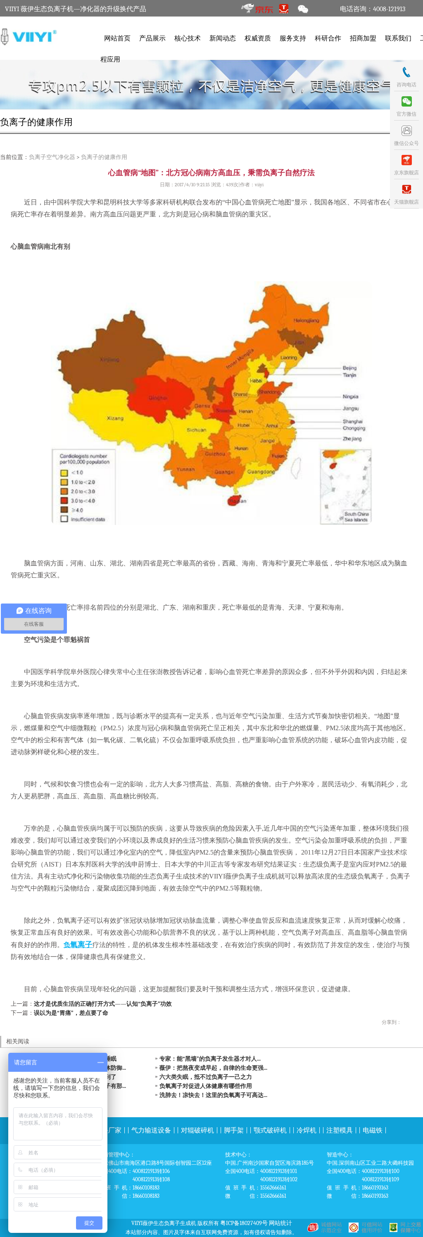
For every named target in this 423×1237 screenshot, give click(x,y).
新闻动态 (222, 38)
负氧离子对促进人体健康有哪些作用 (205, 1086)
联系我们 (398, 38)
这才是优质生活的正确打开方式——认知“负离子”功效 (103, 1003)
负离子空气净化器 (52, 157)
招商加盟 (363, 38)
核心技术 (187, 38)
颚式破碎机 (270, 1130)
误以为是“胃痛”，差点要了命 (71, 1012)
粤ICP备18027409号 (244, 1223)
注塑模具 (339, 1130)
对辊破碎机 (197, 1130)
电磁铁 (373, 1130)
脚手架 (234, 1130)
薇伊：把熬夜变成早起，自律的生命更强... (213, 1067)
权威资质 (258, 38)
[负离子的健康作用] (211, 84)
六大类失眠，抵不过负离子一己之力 (205, 1076)
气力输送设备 (151, 1130)
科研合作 (328, 38)
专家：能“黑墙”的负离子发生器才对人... (210, 1058)
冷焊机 (306, 1130)
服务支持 (293, 38)
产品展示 (152, 38)
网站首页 (117, 38)
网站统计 (280, 1223)
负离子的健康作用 (104, 157)
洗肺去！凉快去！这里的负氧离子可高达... (213, 1095)
